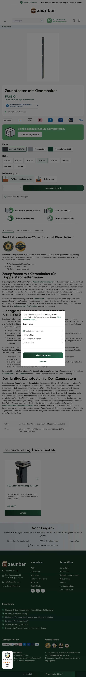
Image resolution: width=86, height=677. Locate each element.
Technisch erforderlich (34, 331)
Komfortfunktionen (33, 339)
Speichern (43, 361)
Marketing (30, 343)
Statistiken (30, 335)
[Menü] (11, 652)
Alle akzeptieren (43, 355)
